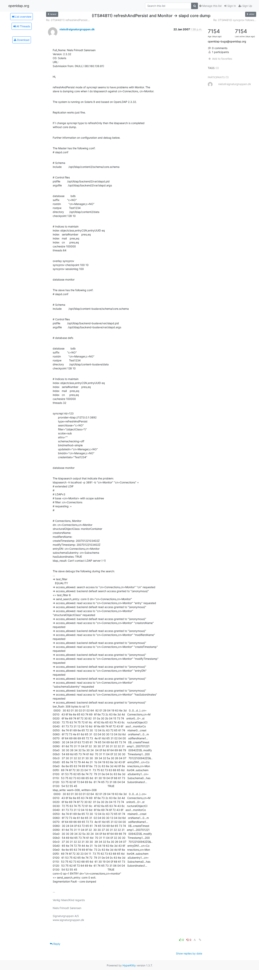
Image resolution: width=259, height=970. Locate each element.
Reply (56, 943)
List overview (22, 16)
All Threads (23, 26)
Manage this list (212, 5)
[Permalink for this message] (200, 939)
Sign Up (247, 5)
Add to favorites (222, 58)
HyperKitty (129, 965)
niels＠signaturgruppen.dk (77, 29)
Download (22, 39)
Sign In (231, 5)
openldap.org (18, 6)
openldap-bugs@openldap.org (227, 41)
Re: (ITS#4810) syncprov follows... (234, 20)
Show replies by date (189, 953)
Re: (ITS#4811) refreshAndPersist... (68, 20)
